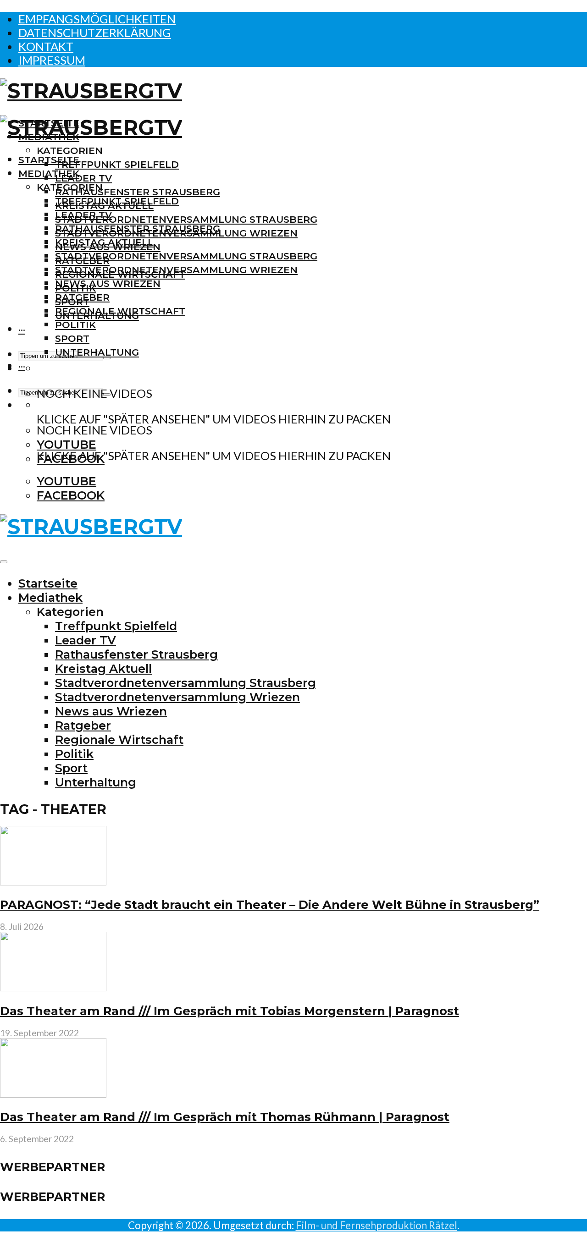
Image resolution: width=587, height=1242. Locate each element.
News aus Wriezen (108, 283)
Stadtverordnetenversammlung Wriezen (176, 269)
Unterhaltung (97, 352)
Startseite (48, 159)
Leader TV (83, 178)
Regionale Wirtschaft (120, 311)
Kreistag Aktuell (104, 242)
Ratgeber (82, 297)
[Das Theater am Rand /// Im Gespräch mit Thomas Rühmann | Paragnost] (53, 1093)
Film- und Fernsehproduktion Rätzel (376, 1225)
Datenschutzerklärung (94, 32)
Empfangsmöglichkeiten (97, 19)
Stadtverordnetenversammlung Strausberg (186, 219)
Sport (72, 338)
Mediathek (48, 173)
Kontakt (45, 46)
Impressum (51, 60)
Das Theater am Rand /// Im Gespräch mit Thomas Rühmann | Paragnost (224, 1117)
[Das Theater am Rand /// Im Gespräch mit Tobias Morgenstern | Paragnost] (53, 987)
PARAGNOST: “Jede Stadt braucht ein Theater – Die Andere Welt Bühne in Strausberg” (269, 904)
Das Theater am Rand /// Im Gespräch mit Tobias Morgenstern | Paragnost (229, 1011)
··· (21, 329)
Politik (75, 324)
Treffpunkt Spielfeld (117, 164)
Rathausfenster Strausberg (137, 192)
